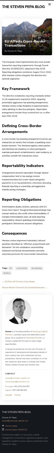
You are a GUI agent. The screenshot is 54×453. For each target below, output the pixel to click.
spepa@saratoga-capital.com (17, 378)
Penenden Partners (34, 338)
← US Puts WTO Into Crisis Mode (18, 281)
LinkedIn (8, 395)
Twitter (17, 395)
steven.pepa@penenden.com (17, 381)
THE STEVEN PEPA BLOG (23, 6)
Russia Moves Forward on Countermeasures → (24, 287)
